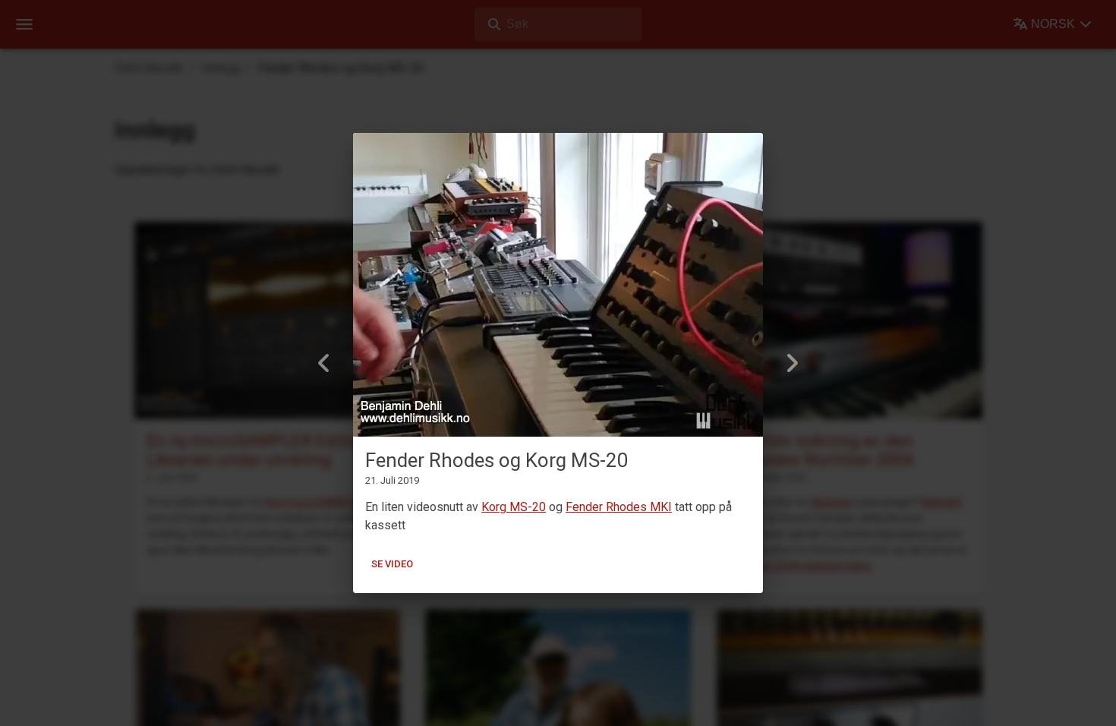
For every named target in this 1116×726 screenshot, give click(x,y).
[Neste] (792, 363)
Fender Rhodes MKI (619, 507)
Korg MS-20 (513, 507)
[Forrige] (324, 363)
